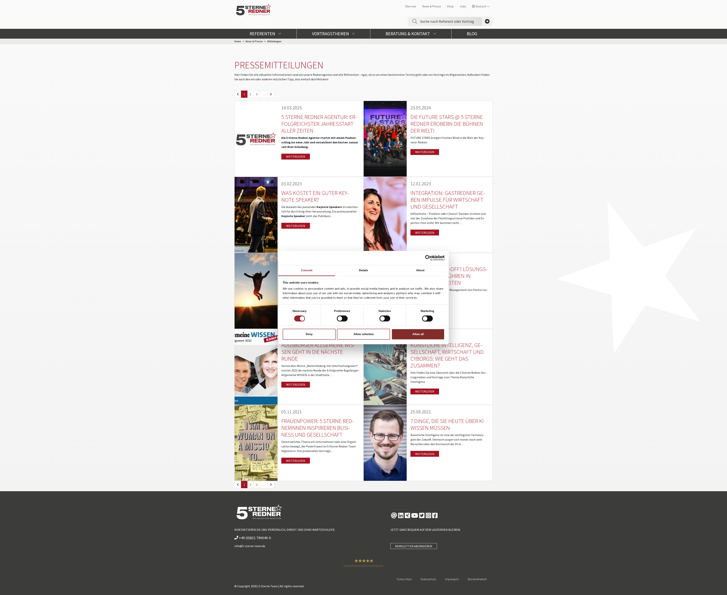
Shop (450, 6)
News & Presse (431, 6)
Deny (309, 334)
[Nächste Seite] (271, 94)
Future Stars (404, 579)
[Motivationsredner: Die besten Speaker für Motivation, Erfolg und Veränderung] (256, 290)
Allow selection (363, 334)
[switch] (342, 318)
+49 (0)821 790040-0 (254, 537)
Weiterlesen (295, 156)
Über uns (410, 6)
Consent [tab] (306, 270)
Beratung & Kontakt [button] (408, 34)
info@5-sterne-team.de (249, 546)
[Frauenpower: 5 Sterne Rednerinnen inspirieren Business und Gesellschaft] (256, 442)
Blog (472, 34)
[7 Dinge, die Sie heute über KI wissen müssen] (385, 442)
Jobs (463, 6)
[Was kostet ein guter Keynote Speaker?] (256, 214)
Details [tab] (363, 270)
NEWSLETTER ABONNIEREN (413, 546)
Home (237, 41)
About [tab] (420, 270)
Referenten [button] (263, 34)
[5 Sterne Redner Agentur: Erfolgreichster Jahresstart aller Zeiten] (256, 138)
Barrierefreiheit (477, 579)
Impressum (452, 579)
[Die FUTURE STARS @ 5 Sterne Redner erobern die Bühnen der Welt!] (385, 138)
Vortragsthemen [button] (331, 34)
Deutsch (481, 6)
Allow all (418, 334)
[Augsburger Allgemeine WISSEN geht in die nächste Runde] (256, 366)
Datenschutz (428, 579)
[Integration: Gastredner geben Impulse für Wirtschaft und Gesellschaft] (385, 214)
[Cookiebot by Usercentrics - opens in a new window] (428, 258)
